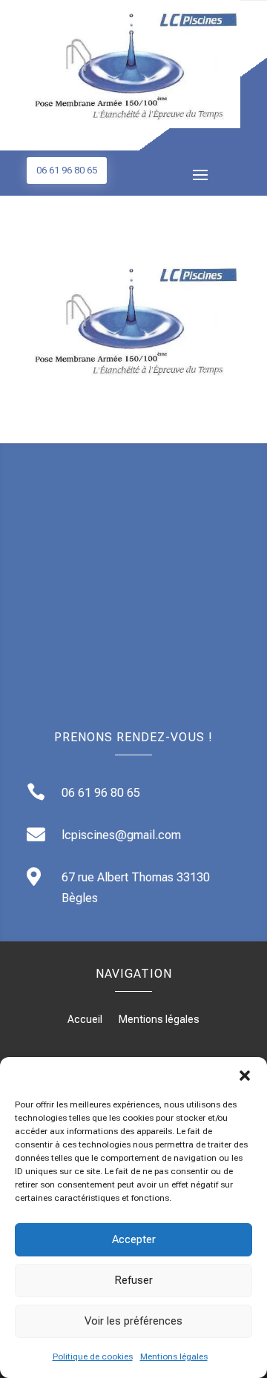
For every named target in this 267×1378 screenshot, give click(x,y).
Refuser (133, 1280)
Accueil (84, 1019)
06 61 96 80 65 (66, 170)
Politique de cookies (93, 1356)
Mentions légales (174, 1356)
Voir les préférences (133, 1321)
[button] (244, 1075)
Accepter (134, 1239)
